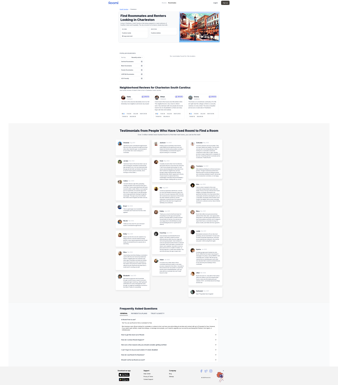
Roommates (172, 3)
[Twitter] (206, 371)
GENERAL (124, 313)
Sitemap (171, 376)
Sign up (225, 3)
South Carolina (124, 9)
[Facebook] (201, 371)
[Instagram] (210, 371)
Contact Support (148, 379)
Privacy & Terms (148, 376)
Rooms (164, 3)
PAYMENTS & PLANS (139, 313)
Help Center (147, 373)
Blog (170, 373)
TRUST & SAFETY (157, 313)
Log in (215, 3)
